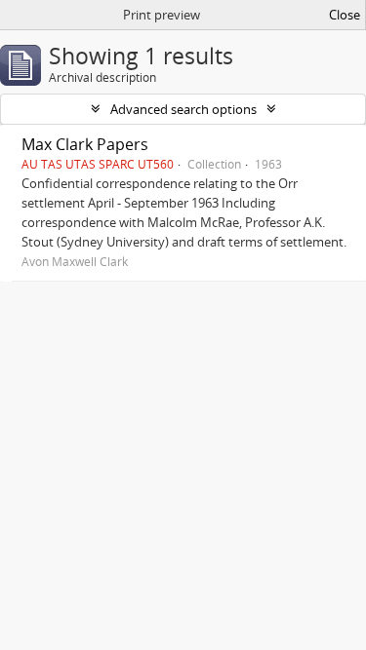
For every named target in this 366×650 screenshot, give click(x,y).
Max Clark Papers (84, 144)
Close (344, 14)
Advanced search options (183, 109)
